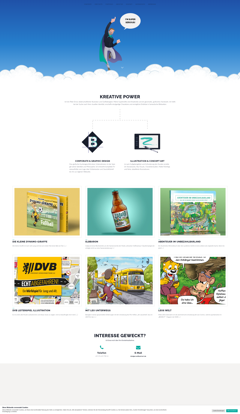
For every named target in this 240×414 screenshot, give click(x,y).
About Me (119, 4)
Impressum (152, 4)
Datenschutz (140, 4)
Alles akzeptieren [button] (232, 410)
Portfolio (109, 4)
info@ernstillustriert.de (138, 356)
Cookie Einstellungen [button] (218, 410)
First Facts (98, 4)
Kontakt (129, 4)
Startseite (88, 4)
